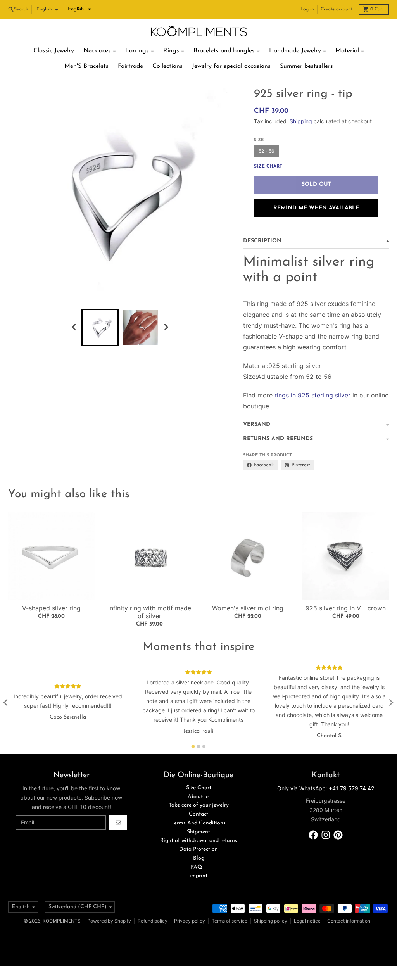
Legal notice (307, 921)
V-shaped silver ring (51, 608)
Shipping (301, 121)
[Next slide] (166, 327)
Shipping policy (270, 921)
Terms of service (229, 921)
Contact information (348, 921)
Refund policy (152, 921)
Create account (336, 9)
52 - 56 (266, 151)
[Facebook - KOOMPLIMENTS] (313, 835)
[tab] (193, 746)
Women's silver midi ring (247, 608)
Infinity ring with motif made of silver (149, 612)
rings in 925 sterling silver (312, 395)
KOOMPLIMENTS (62, 921)
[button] (79, 9)
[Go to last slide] (74, 327)
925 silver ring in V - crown (346, 608)
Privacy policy (189, 921)
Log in (307, 9)
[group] (100, 327)
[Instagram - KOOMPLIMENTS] (325, 835)
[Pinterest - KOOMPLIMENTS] (338, 835)
